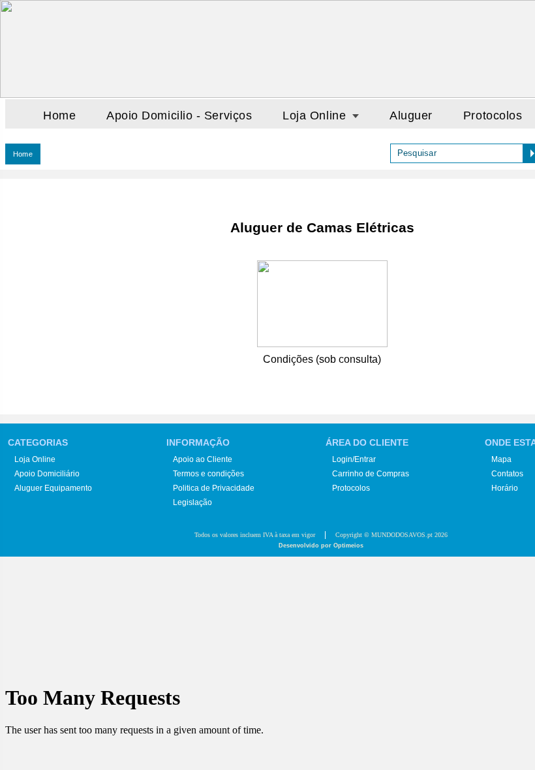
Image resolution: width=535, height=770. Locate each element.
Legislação (192, 502)
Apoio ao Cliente (202, 459)
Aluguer (411, 115)
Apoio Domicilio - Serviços (179, 115)
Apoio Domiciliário (47, 473)
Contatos (507, 473)
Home (59, 115)
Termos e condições (208, 473)
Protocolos (492, 115)
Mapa (501, 459)
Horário (504, 488)
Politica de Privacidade (213, 488)
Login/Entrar (354, 459)
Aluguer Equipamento (53, 488)
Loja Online (34, 459)
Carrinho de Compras (370, 473)
